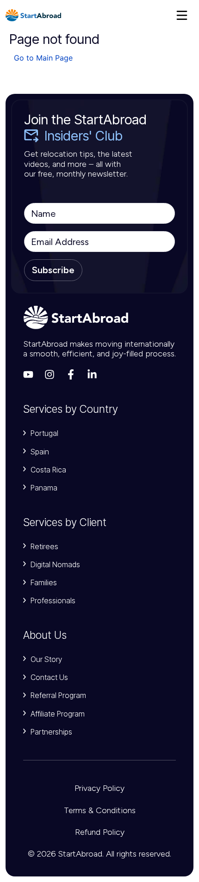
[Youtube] (28, 374)
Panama (44, 487)
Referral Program (58, 695)
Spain (40, 451)
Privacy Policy (99, 788)
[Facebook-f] (71, 374)
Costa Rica (48, 469)
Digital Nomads (55, 564)
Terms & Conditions (100, 810)
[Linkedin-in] (92, 374)
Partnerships (51, 731)
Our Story (46, 659)
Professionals (53, 600)
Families (44, 582)
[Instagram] (49, 374)
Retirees (44, 546)
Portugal (44, 433)
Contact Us (49, 677)
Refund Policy (99, 832)
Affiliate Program (58, 713)
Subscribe (53, 270)
